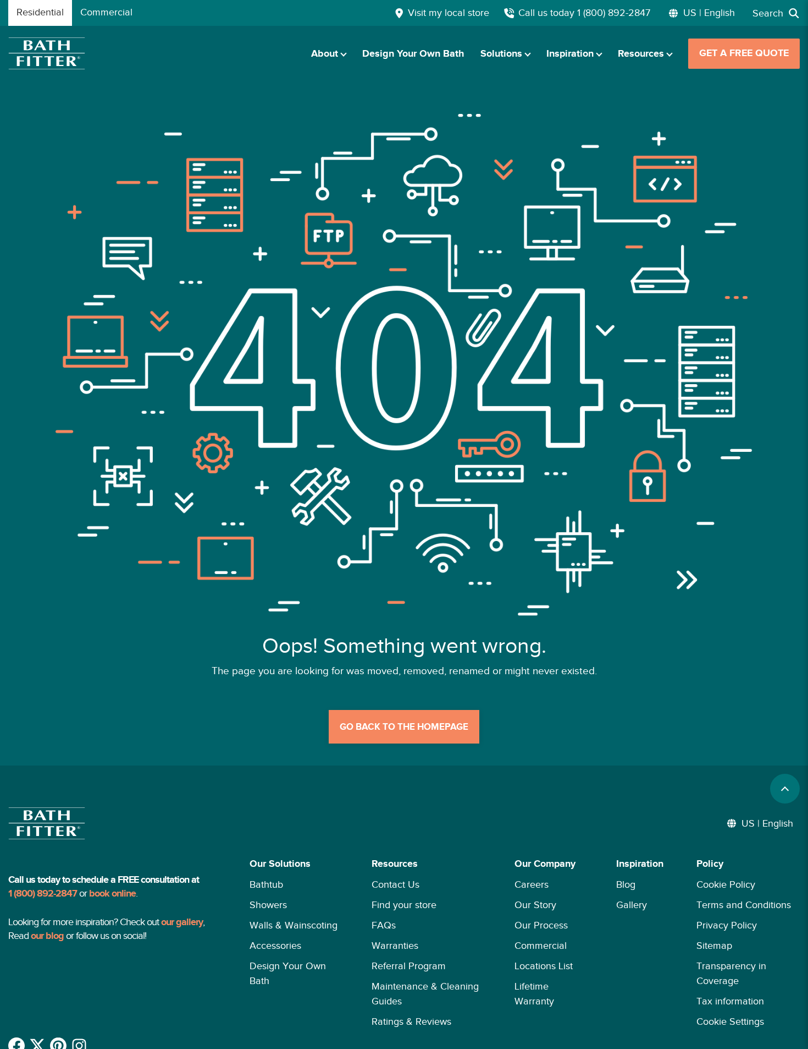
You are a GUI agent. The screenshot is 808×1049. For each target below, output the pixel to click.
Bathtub (266, 884)
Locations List (543, 965)
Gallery (631, 904)
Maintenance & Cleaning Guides (425, 994)
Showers (268, 904)
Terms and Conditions (743, 904)
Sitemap (714, 945)
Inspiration (570, 54)
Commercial (540, 945)
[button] (294, 942)
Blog (625, 884)
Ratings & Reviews (411, 1021)
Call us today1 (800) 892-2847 (584, 12)
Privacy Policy (726, 925)
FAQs (384, 925)
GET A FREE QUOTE (744, 53)
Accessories (275, 945)
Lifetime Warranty (534, 994)
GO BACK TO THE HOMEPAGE (404, 727)
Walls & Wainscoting (293, 925)
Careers (531, 884)
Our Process (541, 925)
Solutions (501, 54)
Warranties (395, 945)
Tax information (730, 1001)
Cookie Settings (730, 1021)
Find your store (404, 904)
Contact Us (395, 884)
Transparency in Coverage (731, 973)
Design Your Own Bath (413, 54)
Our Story (535, 904)
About (324, 54)
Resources (641, 54)
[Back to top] (785, 789)
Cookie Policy (725, 884)
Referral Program (409, 965)
